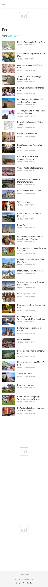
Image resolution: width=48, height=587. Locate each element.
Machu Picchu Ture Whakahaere (30, 271)
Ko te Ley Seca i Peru (26, 294)
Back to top (24, 575)
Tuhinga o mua (23, 202)
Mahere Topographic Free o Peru (31, 42)
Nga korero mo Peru (25, 385)
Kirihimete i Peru (24, 339)
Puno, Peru (22, 225)
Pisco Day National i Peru (27, 134)
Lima (10, 36)
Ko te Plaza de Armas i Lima (29, 191)
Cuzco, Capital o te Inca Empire (30, 168)
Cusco (17, 36)
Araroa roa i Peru (24, 374)
